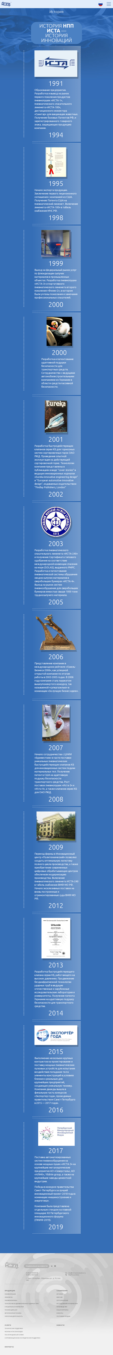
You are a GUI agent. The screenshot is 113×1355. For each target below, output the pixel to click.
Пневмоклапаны (11, 1300)
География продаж (63, 1316)
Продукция (10, 1291)
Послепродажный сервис (14, 1335)
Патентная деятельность (14, 1316)
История (60, 1294)
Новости (60, 1325)
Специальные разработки (14, 1307)
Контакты (9, 1347)
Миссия (59, 1297)
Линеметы (9, 1297)
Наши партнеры (62, 1310)
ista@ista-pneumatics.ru (77, 1273)
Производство (62, 1307)
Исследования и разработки (67, 1303)
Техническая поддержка (14, 1328)
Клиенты (60, 1313)
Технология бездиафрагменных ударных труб (22, 1303)
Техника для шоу (11, 1310)
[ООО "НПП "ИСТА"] (6, 4)
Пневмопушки (10, 1294)
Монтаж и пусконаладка (14, 1331)
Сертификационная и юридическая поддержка (22, 1338)
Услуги (8, 1325)
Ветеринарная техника (13, 1313)
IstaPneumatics (73, 1275)
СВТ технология (62, 1300)
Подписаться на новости (37, 1266)
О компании (62, 1291)
